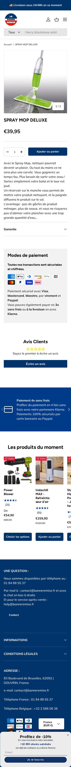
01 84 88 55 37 (42, 699)
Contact (14, 615)
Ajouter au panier (48, 151)
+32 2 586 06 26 (46, 708)
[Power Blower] (18, 471)
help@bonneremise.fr (19, 604)
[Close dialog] (67, 735)
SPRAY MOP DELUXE (26, 44)
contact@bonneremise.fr (37, 590)
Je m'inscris (35, 759)
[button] (56, 19)
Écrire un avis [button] (35, 364)
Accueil (8, 44)
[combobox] (35, 32)
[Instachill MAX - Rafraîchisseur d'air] (50, 471)
